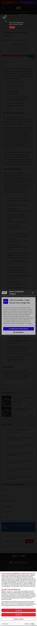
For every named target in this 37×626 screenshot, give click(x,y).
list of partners (11, 604)
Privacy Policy (5, 623)
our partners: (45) (10, 591)
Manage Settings (19, 619)
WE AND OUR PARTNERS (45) (10, 589)
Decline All (18, 614)
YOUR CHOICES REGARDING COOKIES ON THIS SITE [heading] (18, 574)
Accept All (19, 610)
